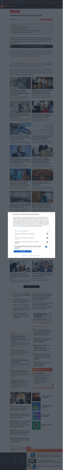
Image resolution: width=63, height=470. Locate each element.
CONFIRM (22, 251)
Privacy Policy (38, 255)
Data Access (31, 255)
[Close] (53, 214)
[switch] (46, 234)
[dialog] (31, 235)
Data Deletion (24, 255)
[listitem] (31, 231)
